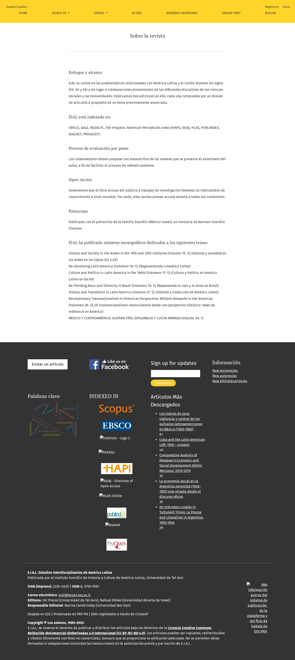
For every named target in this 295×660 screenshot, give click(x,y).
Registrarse (272, 6)
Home (23, 13)
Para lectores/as (225, 371)
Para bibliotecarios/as (229, 381)
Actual (137, 13)
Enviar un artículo (47, 364)
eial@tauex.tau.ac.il (74, 595)
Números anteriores (182, 13)
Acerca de (59, 13)
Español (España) (19, 6)
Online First (231, 13)
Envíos (99, 13)
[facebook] (109, 364)
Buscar (270, 13)
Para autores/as (224, 376)
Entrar (286, 6)
